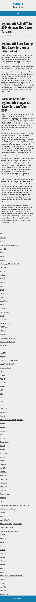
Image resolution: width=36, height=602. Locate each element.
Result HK (3, 345)
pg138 (2, 286)
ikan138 (2, 271)
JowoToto (3, 294)
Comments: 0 (24, 35)
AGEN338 (3, 379)
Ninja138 (3, 490)
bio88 (2, 461)
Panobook (18, 4)
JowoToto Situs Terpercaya (9, 360)
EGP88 (2, 308)
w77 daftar (3, 483)
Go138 (2, 583)
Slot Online (16, 35)
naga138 (3, 539)
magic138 (3, 487)
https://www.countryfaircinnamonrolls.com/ (15, 505)
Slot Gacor (3, 479)
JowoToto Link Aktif (7, 364)
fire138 (2, 513)
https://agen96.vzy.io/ (7, 338)
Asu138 (2, 416)
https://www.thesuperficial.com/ (11, 524)
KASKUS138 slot (5, 323)
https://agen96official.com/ (9, 264)
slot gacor (3, 431)
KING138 (3, 238)
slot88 (2, 572)
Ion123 (2, 449)
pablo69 (3, 457)
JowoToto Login (5, 368)
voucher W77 (4, 594)
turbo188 (3, 464)
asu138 (2, 557)
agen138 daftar (5, 520)
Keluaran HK (4, 412)
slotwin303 (3, 453)
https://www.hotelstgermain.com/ (11, 576)
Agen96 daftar (5, 494)
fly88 (1, 349)
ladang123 (3, 472)
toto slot (3, 561)
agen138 (3, 249)
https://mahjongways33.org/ (10, 245)
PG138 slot (3, 327)
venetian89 (3, 475)
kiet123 (2, 468)
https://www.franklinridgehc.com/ (11, 420)
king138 (2, 241)
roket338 (3, 268)
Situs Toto (3, 409)
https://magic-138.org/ (7, 509)
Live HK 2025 (4, 312)
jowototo (3, 423)
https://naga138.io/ (6, 527)
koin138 (2, 546)
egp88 (2, 253)
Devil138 (3, 319)
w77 (1, 390)
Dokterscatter (4, 442)
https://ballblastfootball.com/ (10, 531)
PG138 (2, 375)
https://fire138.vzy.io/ (7, 342)
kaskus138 (3, 260)
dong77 (2, 401)
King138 (3, 353)
